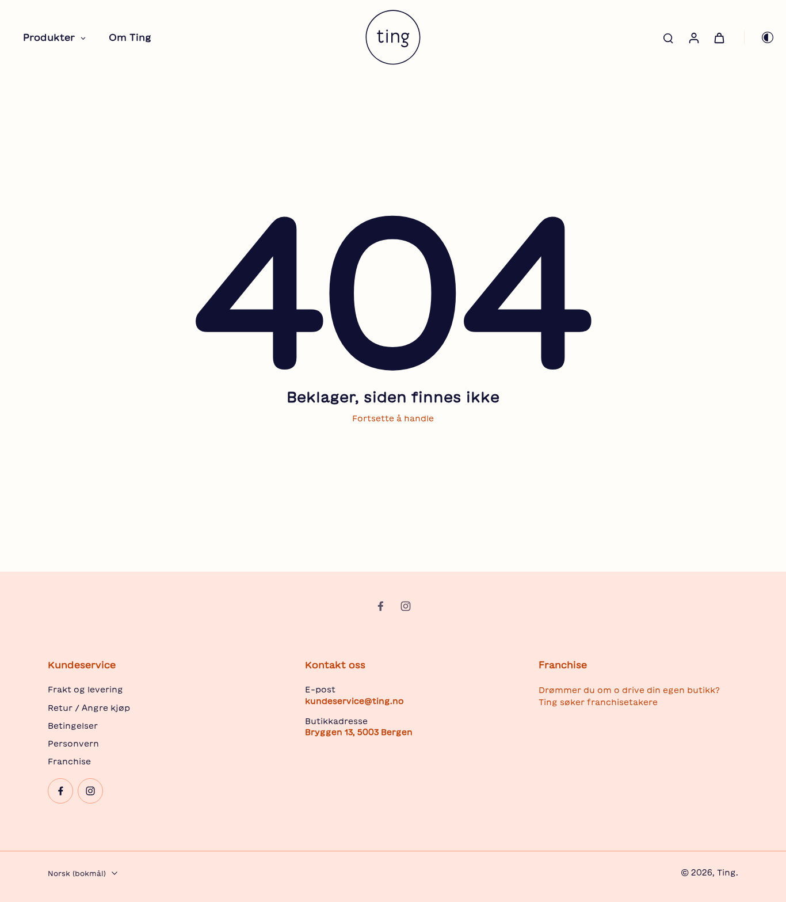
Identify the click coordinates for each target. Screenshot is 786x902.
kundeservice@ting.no (354, 701)
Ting (726, 873)
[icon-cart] (718, 37)
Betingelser (73, 726)
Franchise (69, 762)
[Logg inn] (693, 37)
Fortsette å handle (393, 418)
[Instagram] (405, 606)
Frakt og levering (85, 690)
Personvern (73, 744)
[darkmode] (759, 37)
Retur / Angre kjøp (89, 708)
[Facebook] (380, 606)
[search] (668, 37)
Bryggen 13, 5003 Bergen (359, 732)
